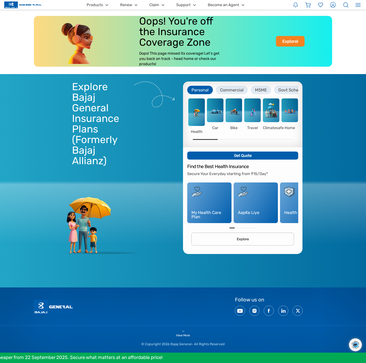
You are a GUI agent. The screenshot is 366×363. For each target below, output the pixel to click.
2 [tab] (230, 139)
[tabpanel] (196, 116)
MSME (261, 89)
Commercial (232, 89)
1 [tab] (205, 139)
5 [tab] (253, 228)
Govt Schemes (292, 89)
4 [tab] (280, 139)
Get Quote (243, 155)
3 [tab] (255, 139)
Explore (243, 239)
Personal (200, 89)
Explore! (290, 41)
